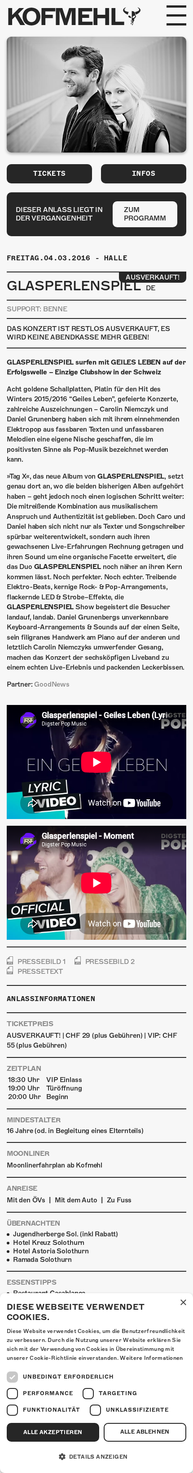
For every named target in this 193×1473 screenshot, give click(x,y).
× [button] (183, 1302)
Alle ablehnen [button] (145, 1432)
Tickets (49, 174)
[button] (96, 1457)
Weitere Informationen (151, 1358)
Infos (143, 174)
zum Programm (145, 214)
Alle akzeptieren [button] (52, 1432)
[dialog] (96, 1383)
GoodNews (52, 684)
